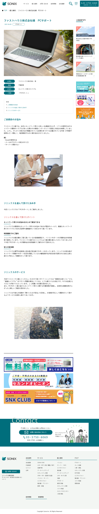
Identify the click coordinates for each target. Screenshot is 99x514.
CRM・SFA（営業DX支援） (45, 475)
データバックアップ (43, 470)
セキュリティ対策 (43, 473)
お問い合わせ (44, 3)
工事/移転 (60, 493)
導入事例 (34, 3)
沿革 (27, 470)
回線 (58, 478)
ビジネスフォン (42, 480)
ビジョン (28, 467)
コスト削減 (60, 488)
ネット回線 (78, 465)
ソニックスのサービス (14, 110)
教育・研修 (41, 486)
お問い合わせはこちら (38, 432)
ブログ (76, 458)
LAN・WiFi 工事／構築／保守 (46, 465)
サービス (26, 3)
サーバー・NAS (61, 465)
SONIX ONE (41, 462)
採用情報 (53, 3)
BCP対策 (77, 473)
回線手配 (40, 467)
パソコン (59, 462)
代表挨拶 (28, 465)
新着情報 (41, 497)
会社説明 (28, 458)
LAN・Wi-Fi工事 (62, 475)
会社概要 (61, 3)
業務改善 (77, 483)
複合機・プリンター (43, 483)
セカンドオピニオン (63, 491)
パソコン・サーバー (43, 478)
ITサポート (60, 480)
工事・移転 (78, 467)
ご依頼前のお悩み (13, 104)
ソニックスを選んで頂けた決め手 (18, 107)
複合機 (59, 470)
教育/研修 (60, 483)
